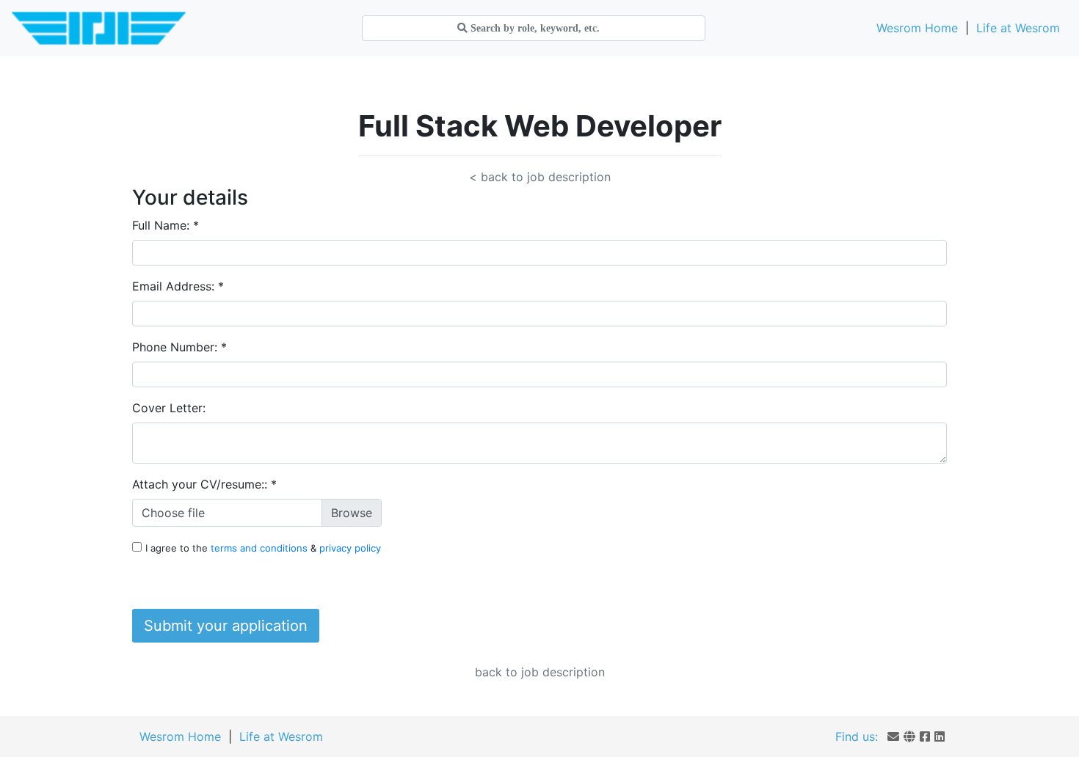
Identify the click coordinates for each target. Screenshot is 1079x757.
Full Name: (165, 225)
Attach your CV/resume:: (204, 484)
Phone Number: (179, 347)
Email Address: (178, 286)
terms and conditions (260, 548)
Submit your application (226, 626)
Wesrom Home (917, 28)
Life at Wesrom (1018, 28)
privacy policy (350, 548)
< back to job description (540, 176)
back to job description (540, 672)
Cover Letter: (169, 408)
